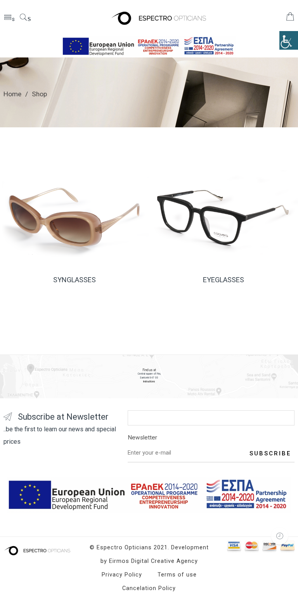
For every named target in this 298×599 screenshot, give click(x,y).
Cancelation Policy (149, 588)
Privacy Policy (122, 574)
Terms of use (177, 574)
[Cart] (290, 18)
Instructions (149, 381)
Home (12, 94)
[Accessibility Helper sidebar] (288, 40)
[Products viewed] (279, 536)
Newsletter (142, 437)
